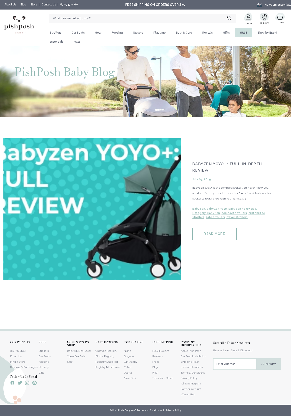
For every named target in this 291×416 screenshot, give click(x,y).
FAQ (154, 372)
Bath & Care (184, 32)
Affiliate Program (191, 383)
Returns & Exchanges (24, 367)
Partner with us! (191, 389)
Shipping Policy (190, 361)
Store (33, 4)
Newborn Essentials (278, 4)
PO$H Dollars (160, 350)
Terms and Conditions (149, 410)
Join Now (268, 364)
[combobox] (142, 18)
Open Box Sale (76, 356)
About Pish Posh (191, 350)
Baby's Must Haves (79, 350)
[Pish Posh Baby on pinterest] (34, 383)
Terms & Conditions (193, 372)
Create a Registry (106, 350)
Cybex (128, 367)
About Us (10, 4)
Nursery (138, 32)
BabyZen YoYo (217, 208)
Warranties (188, 394)
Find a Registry (104, 356)
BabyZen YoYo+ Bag (242, 208)
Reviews (157, 356)
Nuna (127, 350)
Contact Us (49, 4)
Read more (214, 234)
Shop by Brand (267, 32)
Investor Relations (192, 367)
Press (155, 361)
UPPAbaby (130, 361)
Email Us (16, 356)
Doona (128, 372)
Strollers (55, 32)
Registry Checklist (106, 361)
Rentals (207, 32)
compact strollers (234, 213)
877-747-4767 (69, 4)
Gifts (226, 32)
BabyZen (198, 208)
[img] (92, 209)
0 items (280, 22)
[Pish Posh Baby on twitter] (20, 383)
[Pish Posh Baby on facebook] (12, 383)
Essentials (56, 41)
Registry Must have (107, 367)
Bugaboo (129, 356)
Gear (98, 32)
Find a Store (17, 361)
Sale (70, 361)
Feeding (117, 32)
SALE (243, 32)
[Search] (231, 18)
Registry (264, 23)
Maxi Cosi (130, 378)
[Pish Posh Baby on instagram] (27, 383)
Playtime (159, 32)
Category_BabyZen (206, 213)
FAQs (77, 41)
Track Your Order (162, 378)
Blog (23, 4)
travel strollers (237, 217)
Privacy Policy (189, 378)
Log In (248, 23)
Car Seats (78, 32)
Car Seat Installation (193, 356)
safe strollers (215, 217)
